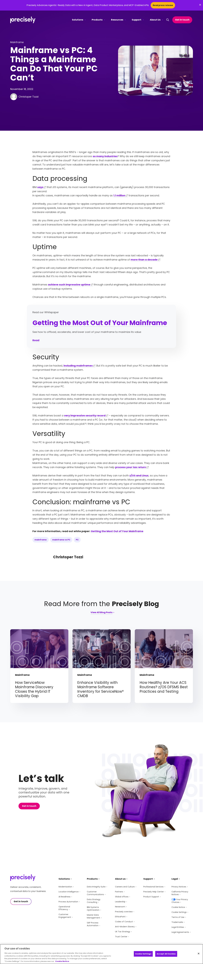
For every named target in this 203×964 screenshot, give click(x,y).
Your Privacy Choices (180, 901)
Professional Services (153, 886)
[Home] (22, 20)
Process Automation (68, 901)
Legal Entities (178, 927)
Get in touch (182, 19)
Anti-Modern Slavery (125, 926)
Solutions (77, 19)
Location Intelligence (69, 891)
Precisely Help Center (153, 891)
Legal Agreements (180, 932)
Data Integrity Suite (96, 886)
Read (35, 340)
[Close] (199, 954)
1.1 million (119, 195)
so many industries (105, 156)
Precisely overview (124, 911)
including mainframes (78, 365)
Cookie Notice (178, 907)
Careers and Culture (125, 886)
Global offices (121, 896)
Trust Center (121, 936)
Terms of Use (178, 917)
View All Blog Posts (101, 612)
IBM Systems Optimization (93, 908)
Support (136, 19)
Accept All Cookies (166, 953)
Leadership (120, 901)
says (40, 187)
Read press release (163, 5)
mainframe (41, 539)
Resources (117, 19)
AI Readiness (64, 896)
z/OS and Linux (139, 475)
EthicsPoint (120, 916)
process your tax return (130, 467)
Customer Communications (95, 893)
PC (77, 539)
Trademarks (177, 922)
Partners (119, 891)
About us (120, 878)
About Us (155, 19)
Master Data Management (93, 916)
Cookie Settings (179, 912)
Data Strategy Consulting (93, 901)
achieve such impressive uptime (69, 284)
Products (97, 19)
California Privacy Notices (180, 893)
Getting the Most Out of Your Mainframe (99, 322)
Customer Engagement (65, 916)
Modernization (65, 886)
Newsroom (120, 906)
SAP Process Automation (92, 924)
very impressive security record (85, 415)
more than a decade (144, 259)
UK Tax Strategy (122, 931)
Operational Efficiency (64, 908)
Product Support (151, 896)
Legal (175, 878)
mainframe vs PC (61, 539)
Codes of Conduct (124, 921)
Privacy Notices (179, 886)
